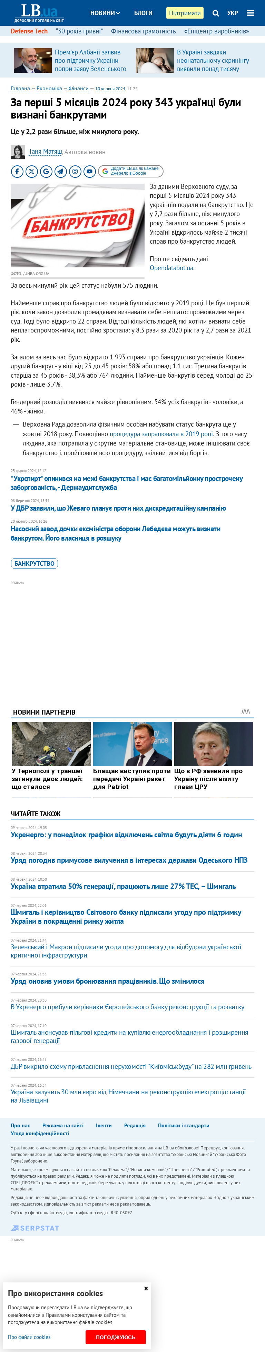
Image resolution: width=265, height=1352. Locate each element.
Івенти (104, 1125)
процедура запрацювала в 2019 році (161, 434)
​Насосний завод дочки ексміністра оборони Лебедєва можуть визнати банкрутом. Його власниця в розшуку (115, 533)
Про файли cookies (29, 1337)
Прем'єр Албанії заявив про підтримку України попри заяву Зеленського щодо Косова (90, 64)
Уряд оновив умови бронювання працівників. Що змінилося (108, 981)
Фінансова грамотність (143, 31)
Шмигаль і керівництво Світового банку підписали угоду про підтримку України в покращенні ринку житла (126, 916)
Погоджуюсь (116, 1337)
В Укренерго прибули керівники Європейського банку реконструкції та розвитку (127, 1006)
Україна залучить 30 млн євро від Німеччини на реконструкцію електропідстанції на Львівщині (128, 1096)
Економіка (49, 88)
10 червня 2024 (110, 89)
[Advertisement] (133, 635)
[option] (72, 60)
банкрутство (34, 563)
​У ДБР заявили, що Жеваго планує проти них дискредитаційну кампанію (118, 508)
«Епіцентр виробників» (216, 31)
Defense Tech (29, 31)
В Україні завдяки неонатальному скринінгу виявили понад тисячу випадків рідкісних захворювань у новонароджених (213, 73)
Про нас (20, 1125)
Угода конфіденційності (40, 1133)
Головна (20, 88)
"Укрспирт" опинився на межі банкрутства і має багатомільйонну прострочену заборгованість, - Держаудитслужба (127, 483)
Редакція (135, 1125)
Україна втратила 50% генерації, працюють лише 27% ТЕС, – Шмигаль (123, 886)
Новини (102, 13)
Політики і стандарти (183, 1125)
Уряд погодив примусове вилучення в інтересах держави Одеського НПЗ (129, 860)
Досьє (138, 39)
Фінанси (79, 88)
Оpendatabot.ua (171, 268)
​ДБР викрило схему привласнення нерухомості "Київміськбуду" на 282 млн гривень (131, 1066)
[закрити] (146, 1288)
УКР (232, 13)
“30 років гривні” (79, 31)
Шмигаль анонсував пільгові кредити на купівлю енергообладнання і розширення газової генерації (129, 1036)
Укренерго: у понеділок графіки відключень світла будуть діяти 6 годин (126, 834)
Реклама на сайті (63, 1125)
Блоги (143, 13)
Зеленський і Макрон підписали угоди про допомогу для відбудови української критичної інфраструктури (126, 951)
